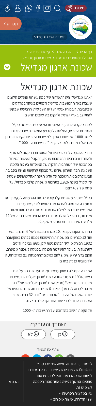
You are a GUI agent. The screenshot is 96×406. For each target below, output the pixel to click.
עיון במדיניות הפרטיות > (75, 393)
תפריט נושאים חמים (50, 36)
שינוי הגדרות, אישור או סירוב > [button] (71, 399)
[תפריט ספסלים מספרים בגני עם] (7, 67)
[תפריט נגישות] (7, 8)
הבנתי (13, 382)
